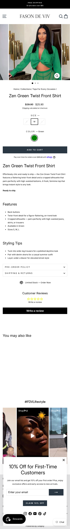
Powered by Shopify (35, 526)
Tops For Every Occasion (44, 89)
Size (35, 115)
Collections (26, 89)
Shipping (25, 108)
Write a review (35, 310)
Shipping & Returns (19, 273)
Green (34, 138)
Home (16, 89)
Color (35, 131)
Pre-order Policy (17, 267)
